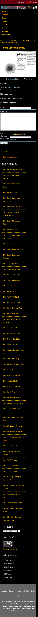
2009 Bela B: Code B (10, 370)
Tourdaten (5, 14)
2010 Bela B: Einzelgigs (11, 359)
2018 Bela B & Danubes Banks (11, 185)
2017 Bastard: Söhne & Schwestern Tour (11, 213)
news (19, 591)
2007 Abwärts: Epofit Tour (12, 398)
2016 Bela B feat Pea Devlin (13, 244)
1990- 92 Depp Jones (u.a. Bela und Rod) (12, 478)
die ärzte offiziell (29, 591)
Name (2, 107)
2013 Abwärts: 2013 (10, 328)
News (3, 11)
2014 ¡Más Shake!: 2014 (11, 302)
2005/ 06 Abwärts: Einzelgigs (13, 426)
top (18, 596)
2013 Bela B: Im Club (10, 313)
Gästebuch (5, 21)
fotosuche (8, 526)
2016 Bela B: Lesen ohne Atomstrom (11, 256)
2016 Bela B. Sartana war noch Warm (12, 236)
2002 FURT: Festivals (10, 471)
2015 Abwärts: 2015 (10, 286)
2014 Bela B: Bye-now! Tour (12, 308)
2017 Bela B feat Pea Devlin (13, 207)
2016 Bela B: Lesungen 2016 (13, 249)
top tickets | (22, 2)
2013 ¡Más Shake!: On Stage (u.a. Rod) (13, 320)
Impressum (5, 34)
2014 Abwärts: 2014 (10, 291)
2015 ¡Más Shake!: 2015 (11, 275)
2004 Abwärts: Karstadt (11, 446)
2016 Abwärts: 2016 (10, 229)
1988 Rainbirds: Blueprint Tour (13, 503)
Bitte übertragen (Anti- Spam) (4, 136)
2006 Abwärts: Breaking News (13, 403)
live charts (33, 2)
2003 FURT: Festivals (10, 460)
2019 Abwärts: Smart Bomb (12, 169)
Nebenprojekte (24, 40)
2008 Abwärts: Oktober (11, 381)
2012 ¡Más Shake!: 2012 (11, 333)
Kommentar (4, 111)
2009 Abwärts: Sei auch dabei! (13, 364)
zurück (4, 591)
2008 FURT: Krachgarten (11, 386)
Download (5, 28)
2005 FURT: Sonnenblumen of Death (13, 438)
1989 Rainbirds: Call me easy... (11, 495)
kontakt (11, 591)
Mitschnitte (5, 31)
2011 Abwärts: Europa (10, 344)
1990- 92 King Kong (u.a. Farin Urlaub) (13, 487)
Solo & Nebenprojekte (10, 157)
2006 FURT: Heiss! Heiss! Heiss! (12, 410)
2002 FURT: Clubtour (10, 466)
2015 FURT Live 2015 (10, 263)
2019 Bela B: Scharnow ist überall (12, 176)
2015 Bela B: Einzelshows (12, 280)
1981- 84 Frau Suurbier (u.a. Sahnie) (12, 510)
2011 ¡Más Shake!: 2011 (11, 339)
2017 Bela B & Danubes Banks (11, 222)
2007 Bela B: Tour (9, 392)
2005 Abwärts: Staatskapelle (13, 432)
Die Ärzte (6, 151)
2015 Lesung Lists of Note (12, 269)
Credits (4, 24)
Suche (4, 18)
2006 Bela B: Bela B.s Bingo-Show (13, 419)
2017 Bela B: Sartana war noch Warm (12, 199)
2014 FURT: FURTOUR (11, 297)
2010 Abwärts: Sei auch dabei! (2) (13, 351)
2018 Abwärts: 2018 (10, 192)
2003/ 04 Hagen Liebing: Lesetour (11, 453)
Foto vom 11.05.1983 (10, 549)
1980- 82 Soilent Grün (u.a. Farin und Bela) (12, 518)
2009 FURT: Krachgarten (11, 375)
